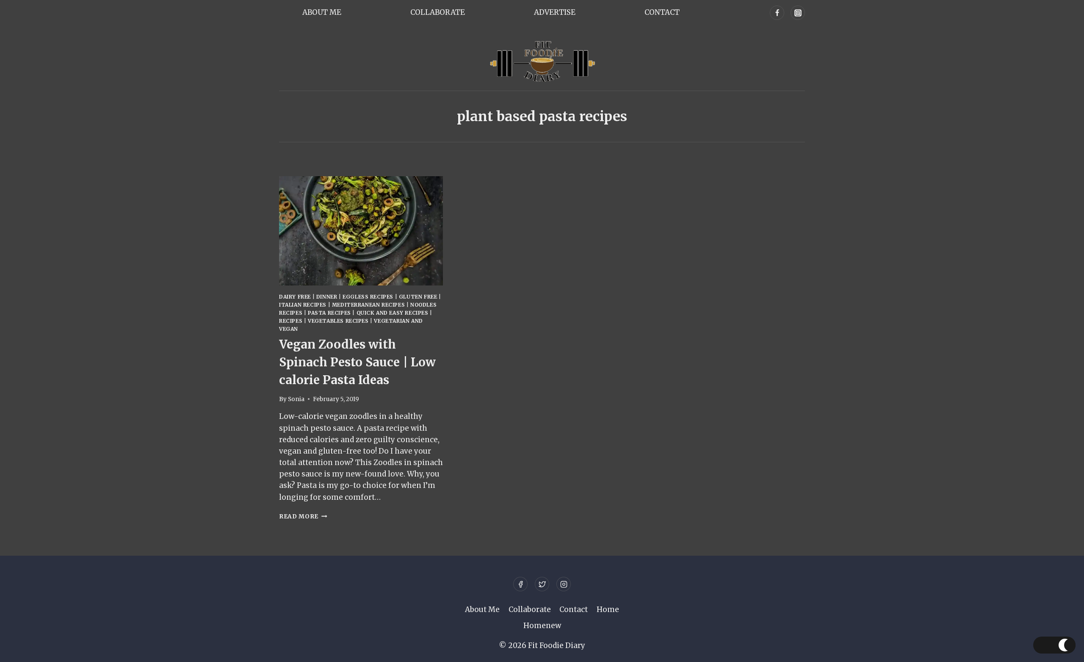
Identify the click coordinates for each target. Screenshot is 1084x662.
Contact (662, 12)
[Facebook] (777, 13)
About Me (321, 12)
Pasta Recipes (329, 313)
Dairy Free (295, 297)
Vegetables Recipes (338, 321)
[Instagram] (798, 13)
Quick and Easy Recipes (393, 313)
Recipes (290, 321)
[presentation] (361, 230)
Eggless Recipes (368, 297)
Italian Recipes (302, 305)
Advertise (554, 12)
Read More (303, 516)
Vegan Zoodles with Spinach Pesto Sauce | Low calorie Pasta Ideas (357, 362)
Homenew (542, 625)
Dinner (326, 297)
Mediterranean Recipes (368, 305)
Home (608, 609)
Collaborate (437, 12)
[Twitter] (542, 584)
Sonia (296, 399)
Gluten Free (418, 297)
